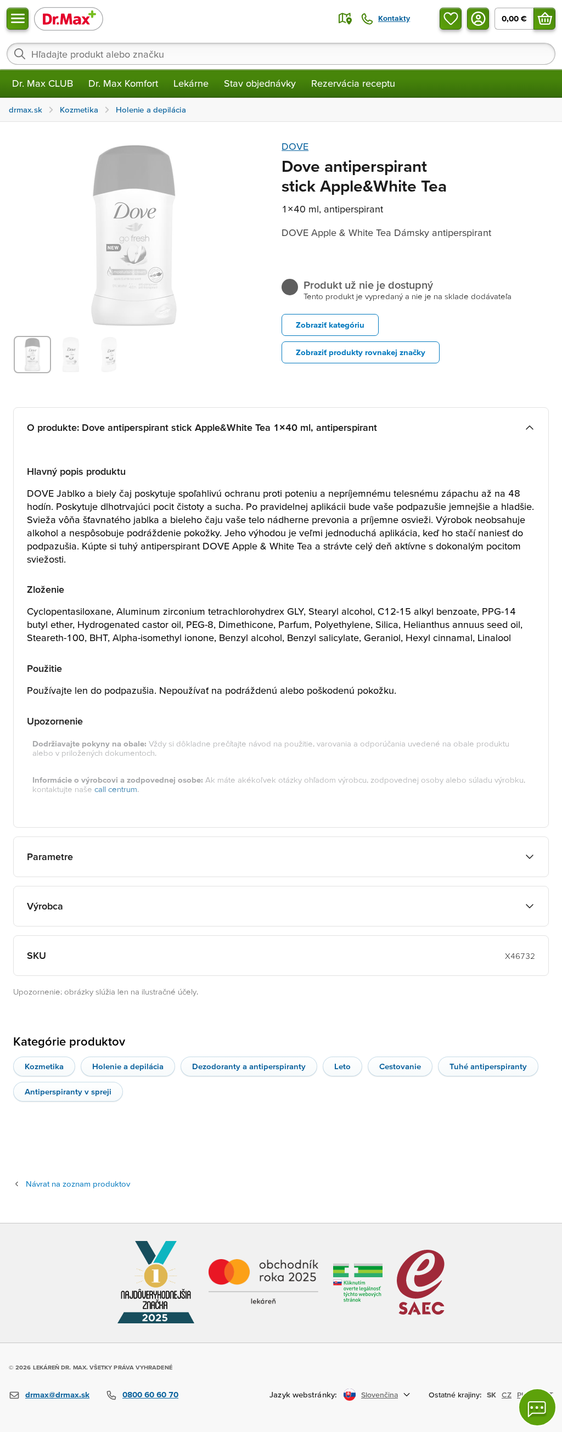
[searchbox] (281, 54)
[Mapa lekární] (345, 18)
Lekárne (191, 83)
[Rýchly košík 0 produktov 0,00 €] (544, 19)
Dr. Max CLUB (42, 83)
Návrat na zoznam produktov (78, 1183)
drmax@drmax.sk (57, 1394)
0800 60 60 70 (150, 1394)
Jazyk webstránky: (303, 1394)
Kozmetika (44, 1066)
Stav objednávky (260, 83)
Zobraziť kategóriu (330, 324)
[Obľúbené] (451, 19)
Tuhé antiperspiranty (488, 1066)
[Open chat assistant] (537, 1407)
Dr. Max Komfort (123, 83)
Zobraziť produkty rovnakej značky (360, 352)
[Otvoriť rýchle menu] (18, 19)
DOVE (295, 146)
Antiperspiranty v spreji (68, 1091)
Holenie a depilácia (128, 1066)
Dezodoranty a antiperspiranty (249, 1066)
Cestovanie (400, 1066)
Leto (342, 1066)
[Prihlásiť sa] (478, 19)
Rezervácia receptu (353, 83)
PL (521, 1394)
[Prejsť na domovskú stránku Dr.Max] (68, 18)
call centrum (115, 789)
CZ (507, 1394)
